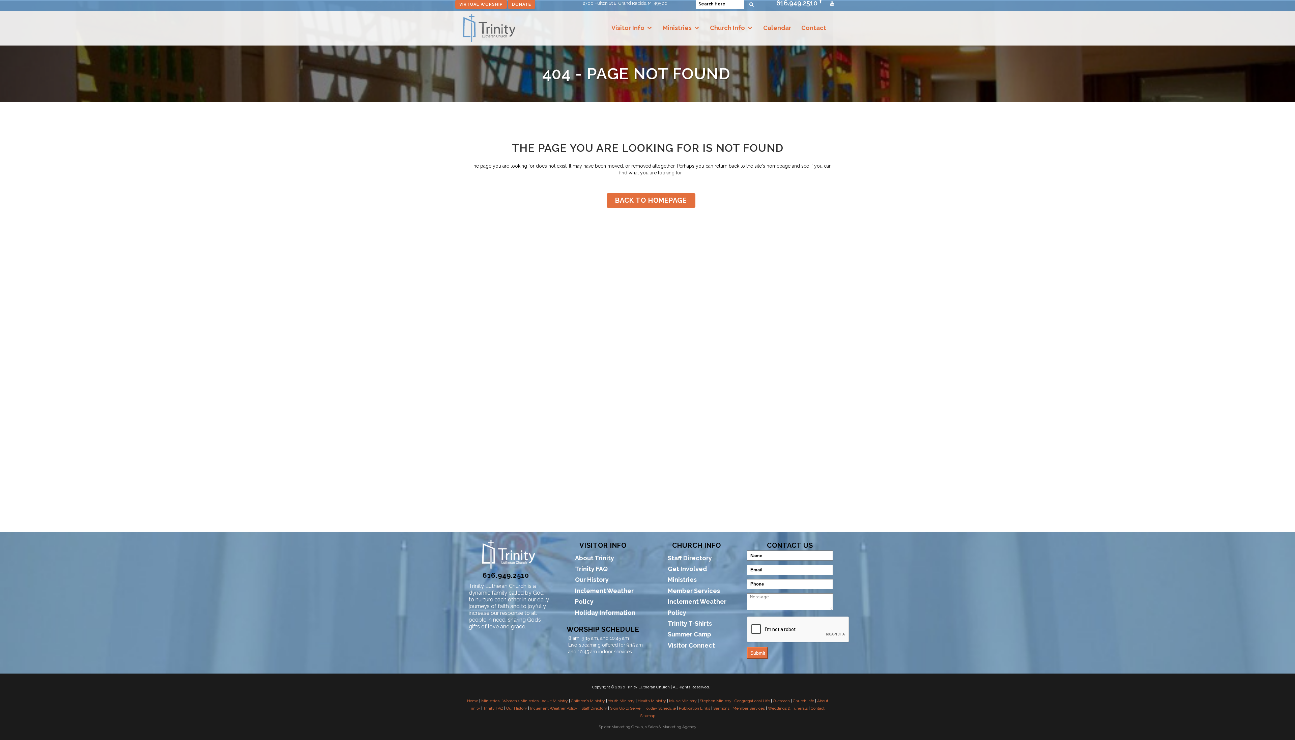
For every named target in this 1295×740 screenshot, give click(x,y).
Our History (592, 579)
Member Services (694, 590)
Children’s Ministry (588, 701)
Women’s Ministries (520, 701)
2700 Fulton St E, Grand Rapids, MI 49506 (625, 3)
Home (472, 701)
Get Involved (687, 568)
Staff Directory (690, 558)
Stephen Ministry (715, 701)
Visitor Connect (691, 645)
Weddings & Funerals (788, 708)
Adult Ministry (555, 701)
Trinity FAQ (591, 568)
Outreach (781, 701)
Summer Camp (689, 634)
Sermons (721, 708)
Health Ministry (652, 701)
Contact (813, 27)
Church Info (727, 27)
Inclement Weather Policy (604, 596)
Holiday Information (605, 612)
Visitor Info (627, 27)
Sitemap (647, 715)
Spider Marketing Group (621, 726)
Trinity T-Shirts (690, 623)
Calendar (777, 27)
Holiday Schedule (659, 708)
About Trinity (594, 558)
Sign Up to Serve (625, 708)
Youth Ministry (621, 701)
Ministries (677, 27)
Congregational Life (752, 701)
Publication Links (694, 708)
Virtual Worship (481, 4)
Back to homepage (651, 200)
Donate (521, 4)
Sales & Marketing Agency (672, 726)
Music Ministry (683, 701)
